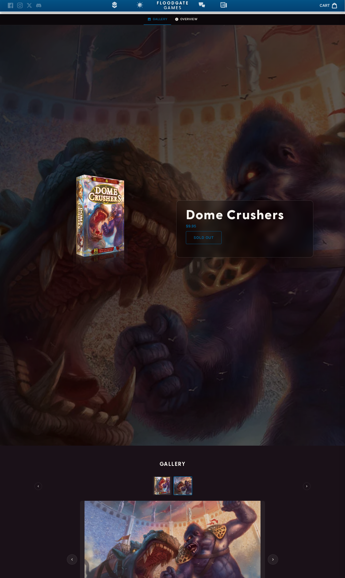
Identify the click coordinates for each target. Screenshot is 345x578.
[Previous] (38, 486)
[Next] (306, 486)
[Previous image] (72, 559)
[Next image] (273, 559)
